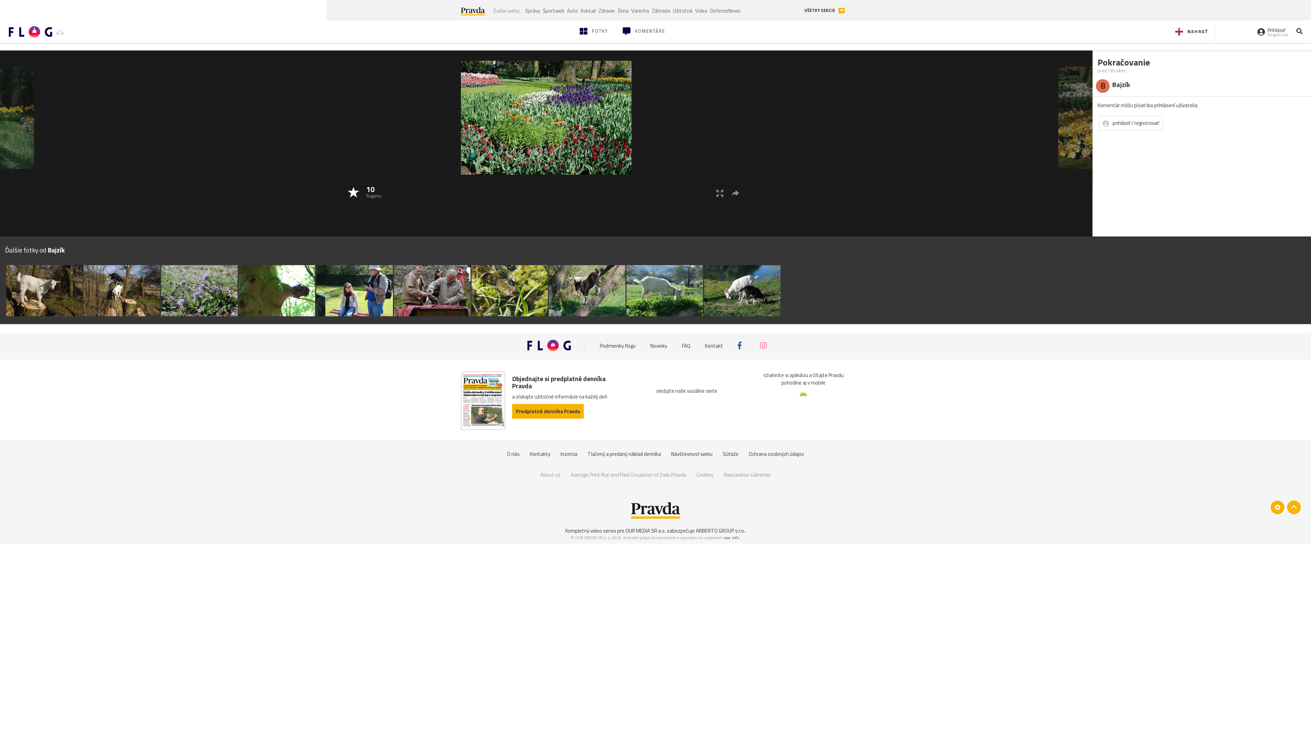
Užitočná (682, 11)
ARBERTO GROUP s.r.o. (720, 531)
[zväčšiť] (719, 193)
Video (701, 11)
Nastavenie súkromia (747, 474)
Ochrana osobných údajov (776, 454)
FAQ (686, 345)
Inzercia (569, 454)
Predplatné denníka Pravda (548, 411)
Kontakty (540, 454)
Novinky (658, 345)
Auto (572, 11)
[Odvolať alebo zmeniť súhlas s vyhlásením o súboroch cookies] (1277, 507)
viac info (731, 537)
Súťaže (730, 454)
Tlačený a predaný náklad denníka (624, 454)
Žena (623, 11)
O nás (513, 454)
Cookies (705, 474)
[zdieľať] (735, 193)
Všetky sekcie (820, 10)
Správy (532, 11)
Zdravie (606, 11)
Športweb (553, 11)
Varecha (640, 11)
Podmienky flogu (618, 345)
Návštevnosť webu (692, 454)
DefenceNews (725, 11)
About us (550, 474)
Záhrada (661, 11)
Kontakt (714, 345)
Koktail (588, 11)
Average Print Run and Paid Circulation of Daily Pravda (628, 474)
